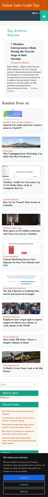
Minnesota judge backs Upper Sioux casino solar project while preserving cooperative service (19, 441)
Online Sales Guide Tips (20, 5)
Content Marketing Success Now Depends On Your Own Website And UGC (21, 262)
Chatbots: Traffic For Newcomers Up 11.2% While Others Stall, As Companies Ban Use (21, 185)
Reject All (24, 491)
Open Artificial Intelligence (22, 122)
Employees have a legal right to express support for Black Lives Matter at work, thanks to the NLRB (22, 322)
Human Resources (10, 336)
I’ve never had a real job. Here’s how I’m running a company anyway (18, 419)
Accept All (24, 477)
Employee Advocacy (11, 316)
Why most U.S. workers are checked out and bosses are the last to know (18, 432)
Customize (24, 484)
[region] (24, 475)
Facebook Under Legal (12, 228)
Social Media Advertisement (14, 288)
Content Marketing (10, 256)
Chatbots (6, 179)
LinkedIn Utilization (10, 199)
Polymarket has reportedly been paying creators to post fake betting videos (18, 425)
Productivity (8, 150)
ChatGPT (7, 122)
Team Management (11, 365)
